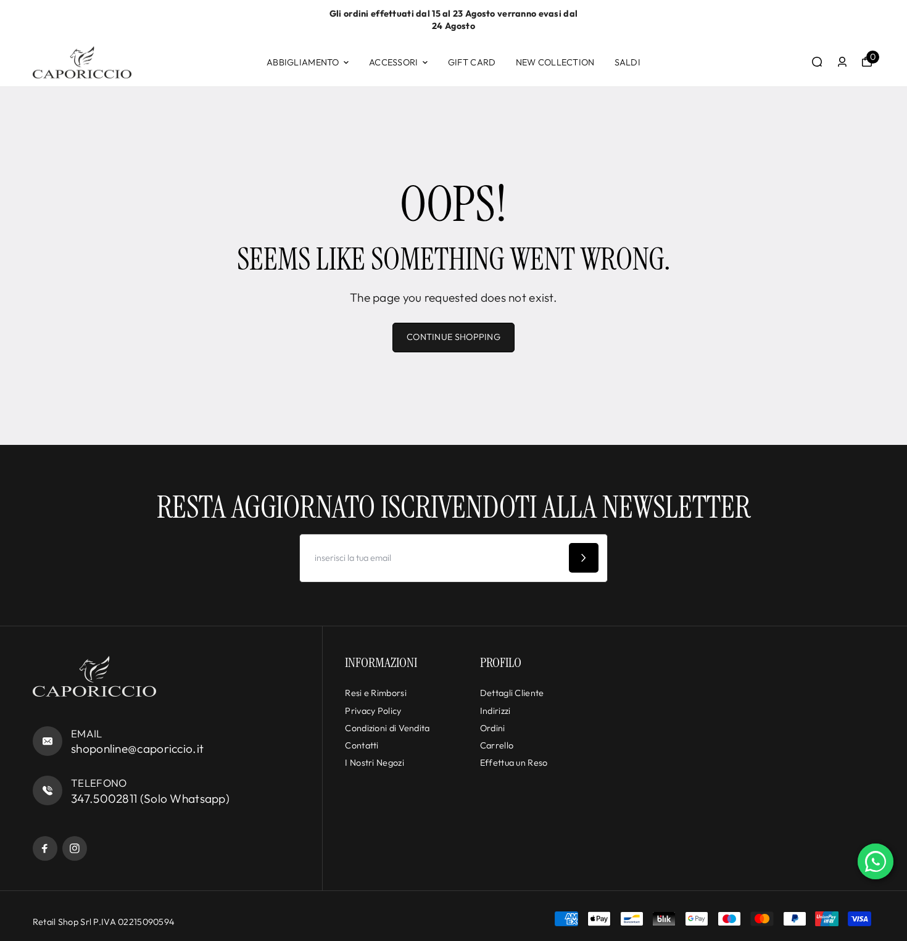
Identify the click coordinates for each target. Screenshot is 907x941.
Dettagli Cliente (512, 692)
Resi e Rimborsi (375, 692)
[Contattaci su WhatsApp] (875, 861)
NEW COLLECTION (555, 62)
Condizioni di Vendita (387, 728)
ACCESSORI (393, 62)
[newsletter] (583, 558)
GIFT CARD (472, 62)
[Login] (842, 61)
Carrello (496, 745)
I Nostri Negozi (374, 762)
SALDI (627, 62)
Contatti (361, 745)
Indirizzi (495, 710)
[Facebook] (45, 848)
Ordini (492, 728)
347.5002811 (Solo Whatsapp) (150, 798)
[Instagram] (74, 848)
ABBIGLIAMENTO (303, 62)
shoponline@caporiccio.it (137, 748)
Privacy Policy (373, 710)
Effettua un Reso (514, 762)
